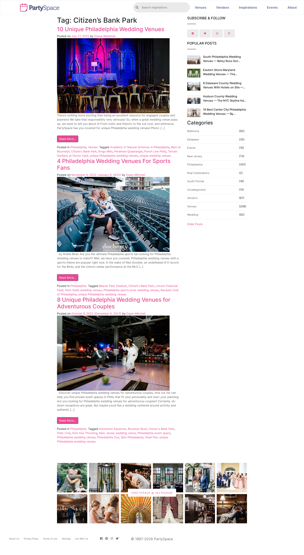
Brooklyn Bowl (137, 429)
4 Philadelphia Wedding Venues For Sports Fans (113, 164)
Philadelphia (78, 147)
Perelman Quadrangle (128, 151)
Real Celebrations (198, 173)
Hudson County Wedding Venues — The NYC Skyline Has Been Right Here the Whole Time (224, 100)
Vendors (222, 7)
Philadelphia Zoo (108, 437)
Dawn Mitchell (135, 175)
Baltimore (193, 131)
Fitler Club (64, 433)
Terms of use (50, 538)
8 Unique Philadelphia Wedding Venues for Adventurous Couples (113, 303)
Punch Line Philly (155, 151)
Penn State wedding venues (83, 290)
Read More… (67, 139)
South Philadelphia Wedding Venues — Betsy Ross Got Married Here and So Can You (222, 61)
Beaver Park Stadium (113, 286)
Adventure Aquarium (112, 429)
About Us (14, 538)
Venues (200, 7)
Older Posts (195, 224)
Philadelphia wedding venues (76, 437)
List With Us (81, 538)
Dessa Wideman (104, 36)
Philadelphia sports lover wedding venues (131, 290)
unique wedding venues (155, 155)
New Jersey (194, 156)
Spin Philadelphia (132, 437)
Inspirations (248, 7)
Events (272, 7)
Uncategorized (196, 189)
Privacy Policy (31, 538)
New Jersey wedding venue (117, 433)
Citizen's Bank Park (84, 151)
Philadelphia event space (153, 433)
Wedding (192, 214)
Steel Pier (151, 437)
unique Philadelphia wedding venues (114, 155)
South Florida (195, 181)
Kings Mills (105, 151)
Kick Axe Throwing (84, 433)
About (292, 7)
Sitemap (66, 538)
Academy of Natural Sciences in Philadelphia (140, 147)
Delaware (193, 139)
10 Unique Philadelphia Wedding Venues (110, 29)
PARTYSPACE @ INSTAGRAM (152, 492)
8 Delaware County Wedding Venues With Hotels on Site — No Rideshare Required (223, 87)
